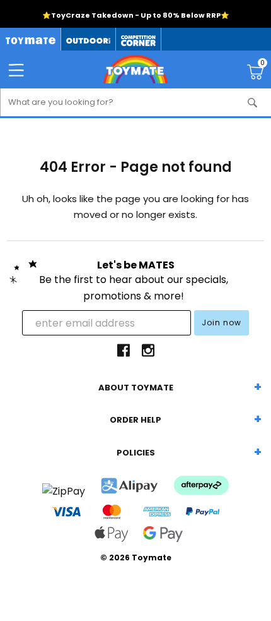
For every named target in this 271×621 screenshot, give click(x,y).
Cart (262, 64)
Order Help (135, 420)
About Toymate (135, 388)
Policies (136, 453)
